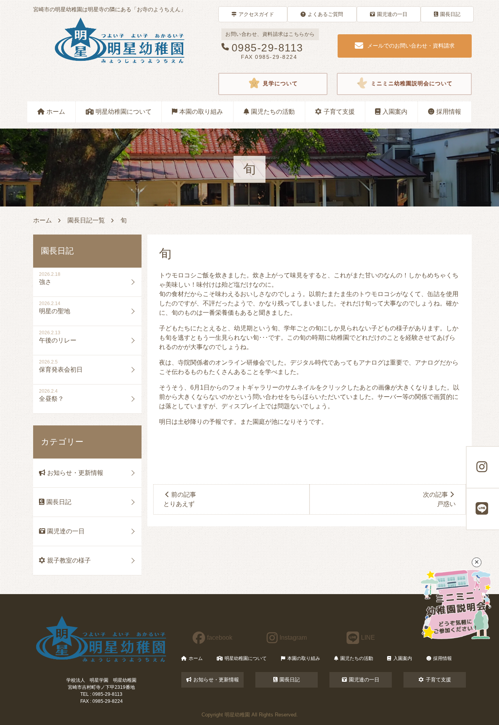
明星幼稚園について (124, 111)
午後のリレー (57, 340)
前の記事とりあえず (179, 499)
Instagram (293, 637)
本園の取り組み (201, 111)
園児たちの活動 (273, 111)
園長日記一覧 (86, 220)
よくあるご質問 (325, 14)
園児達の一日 (392, 14)
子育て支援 (339, 111)
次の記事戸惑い (439, 499)
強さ (45, 282)
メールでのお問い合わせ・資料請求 (411, 45)
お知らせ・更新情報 (75, 472)
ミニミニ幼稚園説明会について (412, 84)
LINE (368, 637)
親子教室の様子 (69, 560)
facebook (219, 637)
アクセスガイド (256, 14)
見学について (280, 84)
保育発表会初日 (61, 369)
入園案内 (394, 111)
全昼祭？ (51, 398)
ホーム (55, 111)
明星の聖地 (54, 311)
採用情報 (448, 111)
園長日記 (450, 14)
